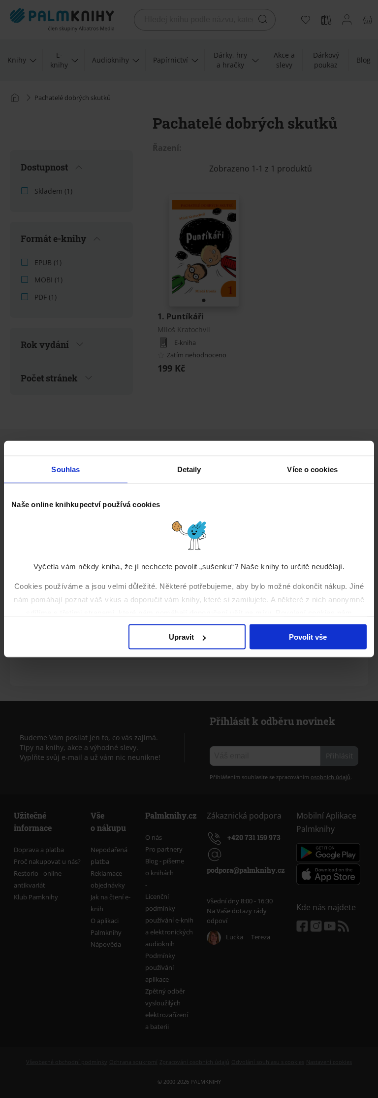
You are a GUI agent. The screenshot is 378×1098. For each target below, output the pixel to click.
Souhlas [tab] (65, 469)
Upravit (181, 637)
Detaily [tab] (189, 469)
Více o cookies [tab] (312, 469)
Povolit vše (308, 637)
